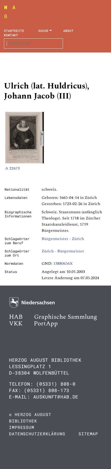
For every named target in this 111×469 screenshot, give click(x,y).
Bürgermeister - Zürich (63, 239)
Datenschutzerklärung (37, 433)
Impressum (21, 427)
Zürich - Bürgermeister (63, 251)
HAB (16, 317)
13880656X (63, 263)
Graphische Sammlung (65, 317)
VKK (15, 323)
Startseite (14, 31)
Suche (43, 31)
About (68, 31)
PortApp (46, 323)
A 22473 (12, 168)
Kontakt (11, 35)
